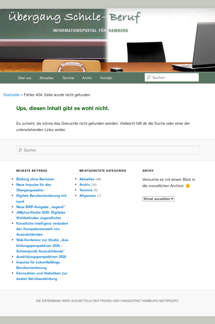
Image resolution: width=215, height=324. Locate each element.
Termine (68, 77)
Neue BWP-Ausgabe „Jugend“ (40, 206)
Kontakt (106, 77)
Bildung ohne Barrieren (35, 178)
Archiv (87, 77)
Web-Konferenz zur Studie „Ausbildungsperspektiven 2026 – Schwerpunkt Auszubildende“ (42, 245)
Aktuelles (47, 77)
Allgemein (87, 195)
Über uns (24, 77)
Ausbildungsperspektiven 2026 (41, 256)
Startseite (11, 94)
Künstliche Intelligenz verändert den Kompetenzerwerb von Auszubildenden (42, 229)
